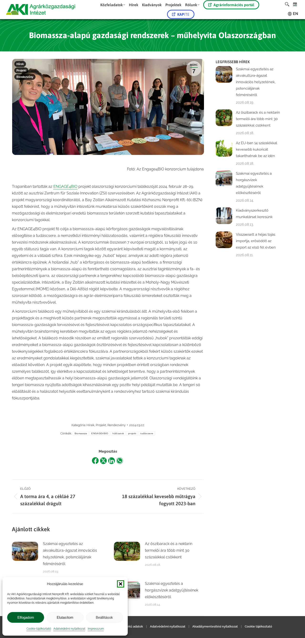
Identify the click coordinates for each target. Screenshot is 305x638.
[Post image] (25, 551)
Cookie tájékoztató (38, 628)
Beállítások (104, 617)
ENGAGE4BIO (65, 186)
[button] (120, 584)
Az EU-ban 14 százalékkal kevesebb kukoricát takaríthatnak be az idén (256, 149)
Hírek (20, 64)
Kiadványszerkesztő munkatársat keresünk (254, 213)
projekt (132, 433)
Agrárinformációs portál (234, 5)
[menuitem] (112, 5)
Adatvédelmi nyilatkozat (69, 628)
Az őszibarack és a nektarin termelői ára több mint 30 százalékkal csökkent (168, 550)
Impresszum (96, 628)
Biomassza (81, 433)
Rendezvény (24, 77)
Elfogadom (25, 617)
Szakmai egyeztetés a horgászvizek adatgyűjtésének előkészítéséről (171, 590)
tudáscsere (146, 433)
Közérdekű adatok (129, 626)
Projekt (21, 70)
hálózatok (118, 433)
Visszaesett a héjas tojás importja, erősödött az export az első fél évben (256, 241)
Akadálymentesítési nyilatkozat (215, 626)
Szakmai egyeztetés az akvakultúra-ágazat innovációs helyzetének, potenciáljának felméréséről (70, 553)
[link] (295, 4)
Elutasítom (65, 617)
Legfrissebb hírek (233, 62)
